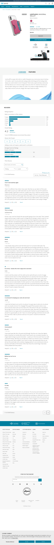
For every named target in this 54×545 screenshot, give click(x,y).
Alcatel (14, 457)
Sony (13, 445)
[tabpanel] (27, 87)
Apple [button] (2, 6)
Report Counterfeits (26, 447)
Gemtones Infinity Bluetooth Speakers (36, 449)
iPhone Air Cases (5, 438)
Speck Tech (34, 436)
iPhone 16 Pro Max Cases (7, 441)
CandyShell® (35, 443)
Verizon (14, 453)
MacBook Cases (5, 455)
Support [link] (32, 6)
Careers (43, 434)
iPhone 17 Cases (5, 436)
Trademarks (44, 438)
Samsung (14, 434)
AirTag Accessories (6, 457)
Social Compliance (45, 436)
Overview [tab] (22, 72)
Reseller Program (25, 445)
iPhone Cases (5, 451)
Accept (26, 541)
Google (14, 436)
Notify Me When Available (41, 39)
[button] (52, 3)
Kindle (14, 455)
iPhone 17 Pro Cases (6, 434)
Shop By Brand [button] (15, 6)
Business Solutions (26, 443)
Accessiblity (37, 500)
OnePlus (14, 440)
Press (43, 441)
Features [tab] (32, 72)
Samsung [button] (8, 6)
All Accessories (8, 9)
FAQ (23, 440)
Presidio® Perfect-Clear (36, 440)
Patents (43, 440)
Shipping (24, 434)
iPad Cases (4, 453)
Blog (33, 432)
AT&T (13, 449)
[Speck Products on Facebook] (20, 484)
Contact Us (24, 432)
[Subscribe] (40, 480)
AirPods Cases (5, 459)
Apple (14, 432)
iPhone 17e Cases (5, 440)
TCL (13, 443)
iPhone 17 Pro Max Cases (7, 432)
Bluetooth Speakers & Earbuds (6, 461)
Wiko (13, 463)
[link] (49, 3)
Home (4, 9)
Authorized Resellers (26, 441)
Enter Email (15, 479)
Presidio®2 (34, 441)
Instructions (34, 438)
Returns (24, 436)
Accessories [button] (26, 6)
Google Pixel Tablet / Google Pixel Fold (36, 446)
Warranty (24, 438)
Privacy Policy (15, 538)
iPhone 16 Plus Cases (6, 447)
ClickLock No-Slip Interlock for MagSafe (36, 452)
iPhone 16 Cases (5, 445)
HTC (13, 451)
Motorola (14, 441)
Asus (13, 447)
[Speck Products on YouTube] (27, 484)
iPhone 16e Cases (6, 449)
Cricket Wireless (15, 461)
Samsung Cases (5, 464)
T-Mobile (14, 459)
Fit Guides (34, 434)
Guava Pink (31, 21)
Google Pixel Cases (6, 466)
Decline (43, 541)
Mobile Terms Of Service (31, 501)
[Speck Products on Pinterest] (41, 484)
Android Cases (5, 468)
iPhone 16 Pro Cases (6, 443)
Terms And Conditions (23, 501)
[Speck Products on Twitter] (34, 484)
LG (13, 438)
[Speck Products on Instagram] (13, 484)
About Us (44, 432)
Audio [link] (21, 6)
